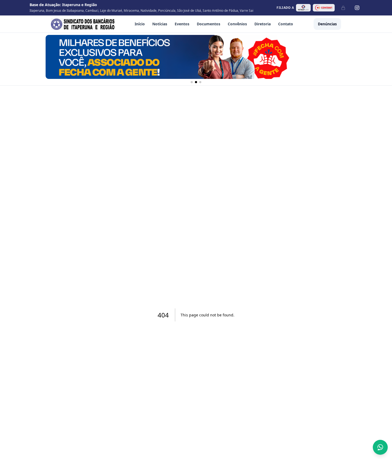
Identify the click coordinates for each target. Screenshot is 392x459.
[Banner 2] (196, 82)
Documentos (208, 23)
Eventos (182, 23)
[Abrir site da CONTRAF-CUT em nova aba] (324, 7)
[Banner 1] (192, 82)
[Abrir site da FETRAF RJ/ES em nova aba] (303, 7)
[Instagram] (357, 7)
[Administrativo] (343, 7)
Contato (285, 23)
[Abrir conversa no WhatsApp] (380, 447)
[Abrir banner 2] (196, 57)
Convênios (237, 23)
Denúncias (327, 23)
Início (140, 23)
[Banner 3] (200, 82)
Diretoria (262, 23)
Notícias (159, 23)
